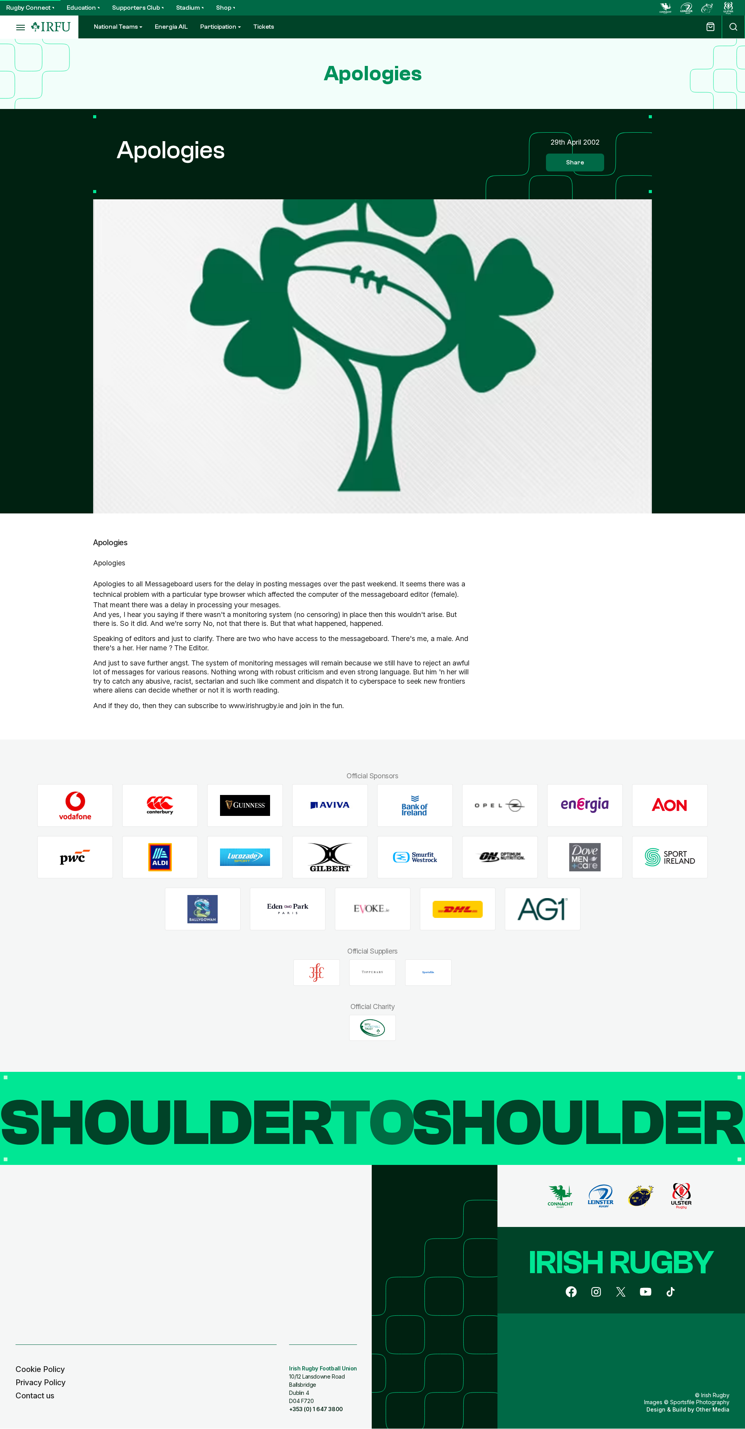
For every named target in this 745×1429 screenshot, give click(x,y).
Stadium (188, 7)
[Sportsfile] (428, 972)
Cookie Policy (40, 1369)
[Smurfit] (415, 857)
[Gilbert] (330, 857)
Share (575, 162)
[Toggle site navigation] (15, 27)
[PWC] (75, 857)
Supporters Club (136, 7)
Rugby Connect (28, 7)
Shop (223, 7)
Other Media (712, 1409)
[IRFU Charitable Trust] (372, 1027)
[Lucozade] (245, 857)
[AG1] (543, 909)
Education (81, 7)
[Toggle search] (733, 27)
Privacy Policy (41, 1382)
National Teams (116, 26)
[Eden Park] (288, 909)
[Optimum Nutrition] (500, 857)
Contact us (35, 1395)
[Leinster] (686, 8)
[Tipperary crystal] (372, 972)
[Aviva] (330, 805)
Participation (218, 26)
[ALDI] (160, 857)
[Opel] (500, 805)
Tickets (263, 26)
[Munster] (707, 8)
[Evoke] (373, 909)
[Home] (51, 27)
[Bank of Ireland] (415, 805)
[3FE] (316, 972)
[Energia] (585, 805)
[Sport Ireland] (670, 857)
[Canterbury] (160, 805)
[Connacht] (665, 8)
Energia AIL (171, 26)
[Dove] (585, 857)
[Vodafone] (75, 805)
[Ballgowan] (203, 909)
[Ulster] (728, 8)
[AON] (670, 805)
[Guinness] (245, 805)
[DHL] (458, 909)
